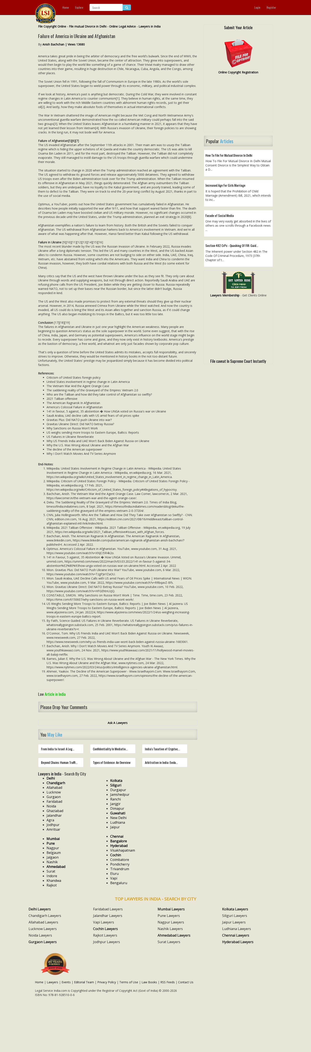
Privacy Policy (106, 982)
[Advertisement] (238, 105)
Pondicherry (119, 864)
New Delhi (118, 817)
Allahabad (54, 787)
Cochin (115, 855)
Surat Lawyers (169, 942)
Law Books (149, 982)
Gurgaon (54, 796)
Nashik (52, 862)
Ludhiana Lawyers (236, 928)
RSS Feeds (167, 982)
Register (271, 7)
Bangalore (118, 841)
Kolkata (116, 780)
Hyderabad (119, 845)
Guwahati (117, 813)
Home (65, 7)
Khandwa (54, 880)
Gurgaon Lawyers (43, 942)
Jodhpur (53, 824)
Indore (52, 876)
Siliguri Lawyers (234, 915)
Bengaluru (118, 883)
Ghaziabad (55, 810)
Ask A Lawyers (118, 723)
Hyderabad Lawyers (237, 942)
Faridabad (54, 801)
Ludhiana (117, 822)
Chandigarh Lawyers (45, 915)
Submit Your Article (238, 27)
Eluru (114, 873)
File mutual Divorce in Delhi (87, 26)
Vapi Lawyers (103, 922)
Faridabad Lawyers (108, 909)
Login (257, 7)
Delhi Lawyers (40, 909)
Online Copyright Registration (238, 72)
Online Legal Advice (122, 26)
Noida (51, 806)
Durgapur (118, 790)
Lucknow (54, 792)
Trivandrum (119, 869)
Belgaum (54, 852)
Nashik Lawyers (170, 928)
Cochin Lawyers (105, 928)
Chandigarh (56, 783)
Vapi (113, 878)
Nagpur (53, 848)
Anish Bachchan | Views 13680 (64, 44)
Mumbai (53, 838)
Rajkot (52, 885)
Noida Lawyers (40, 935)
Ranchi (115, 799)
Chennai (116, 836)
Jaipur (115, 827)
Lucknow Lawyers (43, 928)
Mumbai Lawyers (171, 909)
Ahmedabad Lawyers (174, 935)
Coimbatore (119, 859)
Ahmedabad (56, 866)
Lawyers (52, 982)
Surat (51, 871)
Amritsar (53, 829)
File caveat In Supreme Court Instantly (238, 361)
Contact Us (185, 982)
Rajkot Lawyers (105, 935)
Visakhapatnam (122, 850)
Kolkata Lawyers (235, 909)
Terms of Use (128, 982)
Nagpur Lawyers (171, 922)
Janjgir (115, 803)
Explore (79, 7)
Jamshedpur (119, 794)
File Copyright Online (52, 26)
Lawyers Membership (224, 295)
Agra (50, 820)
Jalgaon (53, 857)
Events (66, 982)
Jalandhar (54, 815)
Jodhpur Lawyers (106, 942)
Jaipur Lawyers (234, 922)
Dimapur (117, 808)
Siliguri (115, 785)
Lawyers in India (150, 26)
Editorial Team (84, 982)
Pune (51, 843)
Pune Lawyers (169, 915)
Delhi (51, 778)
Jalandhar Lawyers (107, 915)
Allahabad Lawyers (43, 922)
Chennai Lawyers (235, 935)
